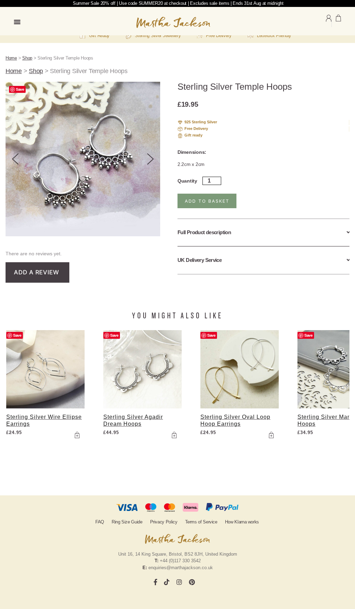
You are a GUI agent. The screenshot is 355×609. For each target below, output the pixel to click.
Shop (27, 58)
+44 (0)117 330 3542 (180, 560)
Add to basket (207, 201)
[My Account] (328, 22)
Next (150, 159)
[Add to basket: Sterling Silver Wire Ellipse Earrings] (77, 435)
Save (20, 89)
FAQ (99, 521)
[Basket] (338, 22)
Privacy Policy (164, 521)
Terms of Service (201, 521)
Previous (15, 159)
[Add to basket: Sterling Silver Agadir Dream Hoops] (174, 435)
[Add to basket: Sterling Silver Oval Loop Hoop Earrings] (271, 435)
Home (11, 58)
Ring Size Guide (127, 521)
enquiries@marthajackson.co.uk (180, 567)
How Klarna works (242, 521)
